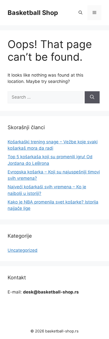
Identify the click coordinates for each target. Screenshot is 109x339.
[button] (80, 12)
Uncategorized (23, 250)
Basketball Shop (33, 12)
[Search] (92, 97)
